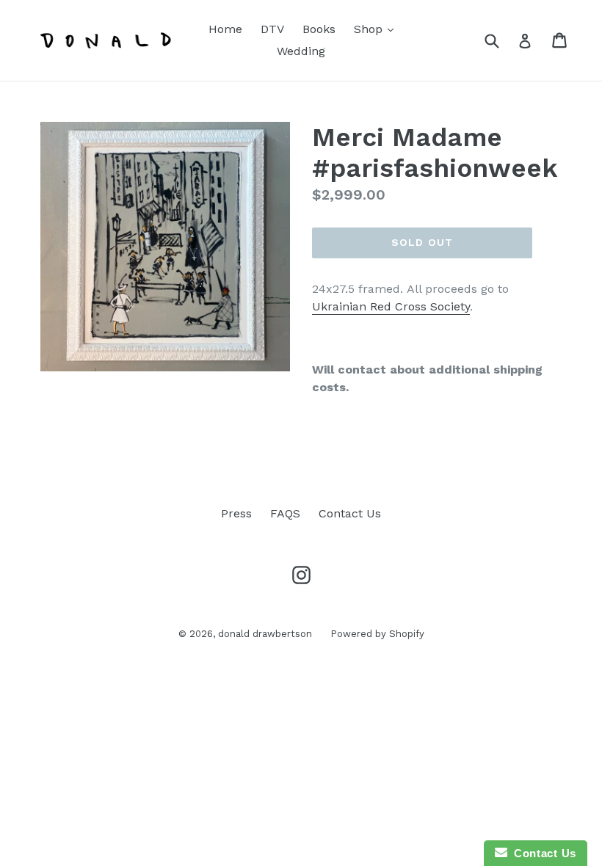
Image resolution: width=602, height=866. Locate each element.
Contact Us (350, 513)
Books (319, 29)
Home (225, 29)
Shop (377, 28)
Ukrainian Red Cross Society (391, 306)
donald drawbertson (265, 633)
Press (236, 513)
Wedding (301, 51)
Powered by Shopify (377, 633)
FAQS (285, 513)
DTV (272, 29)
